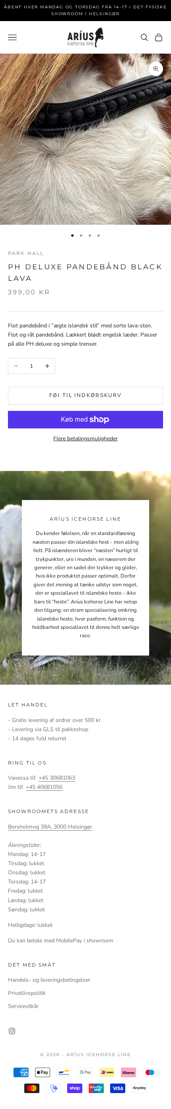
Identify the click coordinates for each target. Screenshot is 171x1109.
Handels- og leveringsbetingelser (49, 980)
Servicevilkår (23, 1006)
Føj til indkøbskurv (85, 395)
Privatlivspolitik (27, 993)
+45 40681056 (44, 787)
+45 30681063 (57, 778)
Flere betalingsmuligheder (85, 438)
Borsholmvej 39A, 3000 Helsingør (50, 827)
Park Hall (26, 253)
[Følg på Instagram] (12, 1031)
